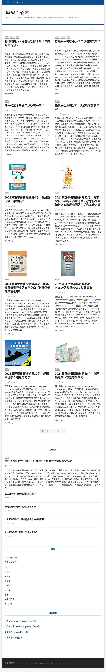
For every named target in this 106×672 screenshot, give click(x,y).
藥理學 (7, 37)
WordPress (39, 663)
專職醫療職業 (10, 562)
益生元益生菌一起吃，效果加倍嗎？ (21, 532)
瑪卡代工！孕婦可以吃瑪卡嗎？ (24, 105)
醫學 (17, 37)
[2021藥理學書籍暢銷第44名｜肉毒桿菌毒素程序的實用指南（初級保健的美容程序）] (28, 263)
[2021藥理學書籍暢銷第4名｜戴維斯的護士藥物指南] (28, 177)
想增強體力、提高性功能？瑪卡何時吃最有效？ (27, 43)
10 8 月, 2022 (11, 111)
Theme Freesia (29, 663)
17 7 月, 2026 (10, 466)
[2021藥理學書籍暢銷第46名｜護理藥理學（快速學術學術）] (78, 353)
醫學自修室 (17, 13)
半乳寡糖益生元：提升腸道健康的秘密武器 (24, 519)
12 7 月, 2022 (61, 114)
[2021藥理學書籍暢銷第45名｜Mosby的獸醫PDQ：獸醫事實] (78, 263)
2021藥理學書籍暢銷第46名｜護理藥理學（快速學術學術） (77, 375)
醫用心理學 (9, 599)
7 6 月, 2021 (10, 206)
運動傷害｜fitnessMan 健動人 (17, 632)
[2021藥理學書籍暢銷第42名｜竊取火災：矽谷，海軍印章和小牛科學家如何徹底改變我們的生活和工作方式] (78, 177)
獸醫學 (7, 581)
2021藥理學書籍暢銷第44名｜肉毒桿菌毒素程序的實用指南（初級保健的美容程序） (27, 287)
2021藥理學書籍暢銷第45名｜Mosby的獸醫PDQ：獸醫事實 (74, 285)
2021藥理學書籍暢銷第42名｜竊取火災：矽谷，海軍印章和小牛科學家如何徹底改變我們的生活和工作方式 (77, 201)
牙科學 (7, 576)
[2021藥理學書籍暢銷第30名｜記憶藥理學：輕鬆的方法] (28, 353)
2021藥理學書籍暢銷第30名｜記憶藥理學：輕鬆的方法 (27, 375)
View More (10, 94)
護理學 (12, 37)
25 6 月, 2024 (10, 497)
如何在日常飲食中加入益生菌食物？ (21, 506)
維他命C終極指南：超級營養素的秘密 (77, 107)
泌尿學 (7, 457)
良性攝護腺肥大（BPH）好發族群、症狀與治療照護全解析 (38, 461)
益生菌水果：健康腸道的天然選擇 (20, 493)
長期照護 (8, 604)
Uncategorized (11, 557)
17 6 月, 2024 (11, 50)
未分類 (7, 567)
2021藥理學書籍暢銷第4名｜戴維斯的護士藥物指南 (27, 199)
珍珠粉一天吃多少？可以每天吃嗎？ (77, 41)
